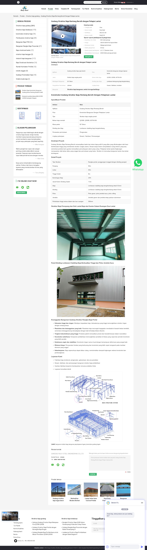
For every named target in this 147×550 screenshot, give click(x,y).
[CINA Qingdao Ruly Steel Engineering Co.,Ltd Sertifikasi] (22, 115)
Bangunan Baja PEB (22, 42)
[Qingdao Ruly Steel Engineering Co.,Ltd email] (18, 187)
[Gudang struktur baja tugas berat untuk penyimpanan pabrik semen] (58, 490)
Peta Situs (17, 537)
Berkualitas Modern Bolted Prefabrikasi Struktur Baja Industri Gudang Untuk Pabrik (74, 499)
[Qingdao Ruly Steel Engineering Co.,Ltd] (25, 9)
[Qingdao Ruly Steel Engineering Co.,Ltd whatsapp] (23, 187)
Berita (117, 9)
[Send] (142, 547)
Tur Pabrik (85, 9)
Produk (50, 9)
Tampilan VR (65, 9)
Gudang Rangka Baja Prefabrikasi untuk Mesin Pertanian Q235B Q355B (45, 533)
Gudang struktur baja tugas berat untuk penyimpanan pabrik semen (58, 499)
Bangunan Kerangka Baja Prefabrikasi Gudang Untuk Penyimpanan (123, 499)
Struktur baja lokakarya (24, 30)
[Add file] (107, 547)
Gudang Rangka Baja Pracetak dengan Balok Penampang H (74, 528)
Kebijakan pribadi (38, 548)
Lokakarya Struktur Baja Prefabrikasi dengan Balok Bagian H (74, 533)
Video (57, 9)
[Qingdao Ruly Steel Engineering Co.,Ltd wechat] (29, 187)
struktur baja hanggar (23, 54)
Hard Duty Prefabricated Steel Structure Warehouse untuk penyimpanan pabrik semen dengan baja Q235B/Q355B (107, 499)
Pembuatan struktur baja (24, 38)
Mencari (104, 2)
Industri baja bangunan (24, 58)
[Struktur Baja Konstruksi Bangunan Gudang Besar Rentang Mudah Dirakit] (18, 91)
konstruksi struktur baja (24, 34)
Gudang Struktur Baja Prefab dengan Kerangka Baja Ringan (44, 528)
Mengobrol (88, 56)
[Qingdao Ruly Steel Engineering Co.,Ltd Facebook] (18, 2)
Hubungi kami (108, 9)
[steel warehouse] (62, 36)
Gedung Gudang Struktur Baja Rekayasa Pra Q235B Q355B (45, 523)
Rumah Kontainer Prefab (24, 67)
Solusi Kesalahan (126, 9)
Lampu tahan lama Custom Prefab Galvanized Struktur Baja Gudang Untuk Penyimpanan (91, 499)
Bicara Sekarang (118, 2)
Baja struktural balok (23, 50)
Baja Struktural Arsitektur (25, 63)
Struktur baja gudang (33, 16)
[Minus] (142, 503)
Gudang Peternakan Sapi (24, 75)
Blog (136, 9)
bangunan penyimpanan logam (77, 444)
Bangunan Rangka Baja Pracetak (27, 46)
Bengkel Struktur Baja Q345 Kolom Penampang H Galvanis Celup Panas (74, 523)
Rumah (44, 9)
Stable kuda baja (22, 79)
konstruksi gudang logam (93, 444)
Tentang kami (75, 9)
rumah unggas (21, 71)
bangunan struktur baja (62, 444)
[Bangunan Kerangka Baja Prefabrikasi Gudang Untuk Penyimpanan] (123, 490)
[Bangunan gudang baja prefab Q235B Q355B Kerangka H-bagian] (18, 97)
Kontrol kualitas (96, 9)
